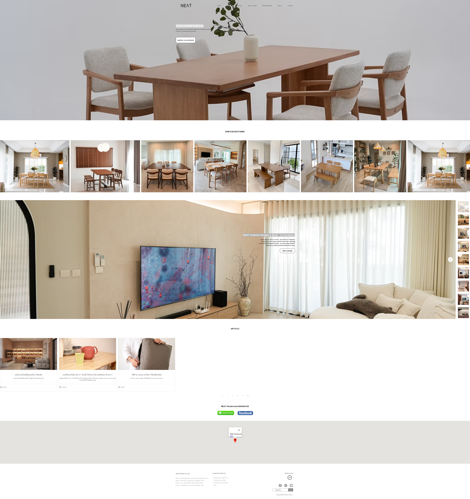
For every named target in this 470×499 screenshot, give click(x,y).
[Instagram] (285, 485)
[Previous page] (222, 395)
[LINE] (291, 485)
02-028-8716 (186, 483)
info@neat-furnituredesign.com (192, 485)
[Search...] (290, 489)
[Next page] (248, 395)
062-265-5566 (197, 483)
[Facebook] (280, 485)
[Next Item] (466, 166)
